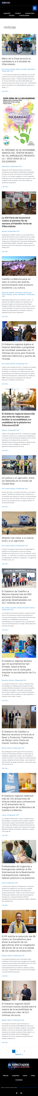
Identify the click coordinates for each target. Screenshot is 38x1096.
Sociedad (23, 69)
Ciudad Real (15, 1075)
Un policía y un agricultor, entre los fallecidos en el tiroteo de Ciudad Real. (18, 481)
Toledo (33, 1075)
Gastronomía (19, 292)
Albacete (11, 292)
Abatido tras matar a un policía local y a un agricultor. (18, 539)
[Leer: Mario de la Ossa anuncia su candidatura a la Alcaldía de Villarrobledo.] (19, 44)
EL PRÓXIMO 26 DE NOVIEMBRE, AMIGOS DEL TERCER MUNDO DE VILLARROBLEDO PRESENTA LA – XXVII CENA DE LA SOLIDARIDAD (19, 156)
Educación (26, 607)
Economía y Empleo (16, 607)
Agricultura (5, 292)
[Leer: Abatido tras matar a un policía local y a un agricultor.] (19, 523)
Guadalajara (19, 1080)
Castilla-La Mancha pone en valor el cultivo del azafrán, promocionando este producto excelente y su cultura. (17, 283)
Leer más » (5, 91)
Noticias (12, 69)
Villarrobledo (30, 69)
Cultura (4, 815)
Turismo (15, 294)
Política (18, 69)
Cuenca (25, 1075)
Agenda (4, 1020)
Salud (3, 883)
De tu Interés (6, 69)
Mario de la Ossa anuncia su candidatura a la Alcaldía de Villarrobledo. (16, 61)
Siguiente (19, 1054)
